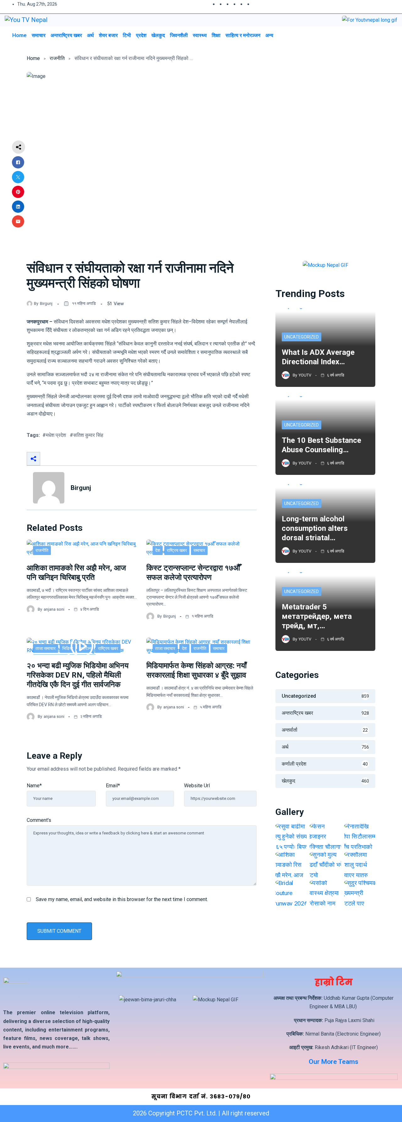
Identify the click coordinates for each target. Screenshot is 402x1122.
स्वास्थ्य (200, 35)
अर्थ (90, 35)
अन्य (269, 35)
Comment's (39, 820)
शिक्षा (216, 35)
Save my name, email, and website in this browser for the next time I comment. (122, 899)
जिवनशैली (179, 35)
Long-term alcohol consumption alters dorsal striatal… (315, 528)
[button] (378, 35)
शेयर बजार (108, 35)
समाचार (39, 35)
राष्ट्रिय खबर (177, 550)
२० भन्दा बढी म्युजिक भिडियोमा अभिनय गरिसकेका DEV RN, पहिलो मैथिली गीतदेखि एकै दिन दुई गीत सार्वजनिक (77, 675)
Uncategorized (301, 336)
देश (157, 550)
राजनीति (57, 58)
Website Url (197, 786)
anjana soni (54, 609)
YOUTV (305, 375)
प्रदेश (141, 35)
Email (113, 786)
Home (19, 35)
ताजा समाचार (45, 648)
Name (34, 786)
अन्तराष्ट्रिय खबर (66, 35)
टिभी (127, 35)
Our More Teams (333, 1061)
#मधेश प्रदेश (54, 435)
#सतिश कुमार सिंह (86, 435)
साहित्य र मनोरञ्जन (242, 35)
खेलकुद (158, 35)
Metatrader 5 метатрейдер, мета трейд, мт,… (317, 616)
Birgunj (46, 303)
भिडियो (67, 648)
